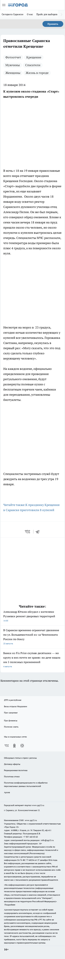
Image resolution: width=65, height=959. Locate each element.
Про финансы (10, 720)
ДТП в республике (12, 700)
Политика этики (12, 776)
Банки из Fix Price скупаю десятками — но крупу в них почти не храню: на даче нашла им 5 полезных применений (31, 659)
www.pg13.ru (38, 805)
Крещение (33, 57)
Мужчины (12, 65)
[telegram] (38, 531)
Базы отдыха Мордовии (15, 706)
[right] (61, 14)
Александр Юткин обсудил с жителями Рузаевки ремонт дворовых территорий (29, 616)
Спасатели (32, 65)
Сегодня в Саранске (12, 14)
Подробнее (10, 904)
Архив (7, 792)
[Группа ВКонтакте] (6, 745)
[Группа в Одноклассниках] (14, 745)
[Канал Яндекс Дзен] (22, 745)
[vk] (28, 531)
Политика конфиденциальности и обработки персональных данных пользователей (25, 784)
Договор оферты (12, 764)
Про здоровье (11, 712)
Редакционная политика (15, 770)
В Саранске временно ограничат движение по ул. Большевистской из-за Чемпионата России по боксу (31, 636)
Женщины (12, 73)
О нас (30, 14)
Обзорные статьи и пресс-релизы (20, 758)
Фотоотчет (13, 57)
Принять (52, 23)
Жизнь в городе (37, 73)
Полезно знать (11, 726)
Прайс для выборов (46, 14)
